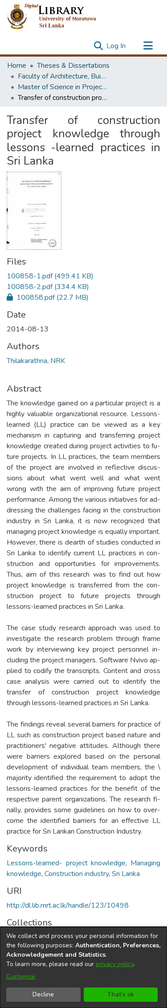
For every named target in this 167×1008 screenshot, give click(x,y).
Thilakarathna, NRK (36, 361)
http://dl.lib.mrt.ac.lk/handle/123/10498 (68, 905)
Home (16, 65)
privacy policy (115, 964)
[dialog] (83, 967)
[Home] (59, 17)
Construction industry (77, 874)
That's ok (120, 994)
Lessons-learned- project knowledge (66, 863)
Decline (43, 994)
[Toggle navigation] (147, 45)
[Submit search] (98, 46)
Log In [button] (116, 46)
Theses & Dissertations (73, 65)
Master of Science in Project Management (62, 87)
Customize (20, 976)
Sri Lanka (126, 874)
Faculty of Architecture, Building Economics (62, 76)
